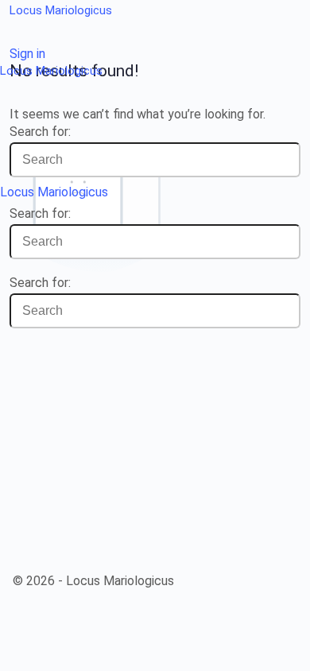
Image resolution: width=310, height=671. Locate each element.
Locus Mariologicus (61, 10)
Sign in (27, 53)
